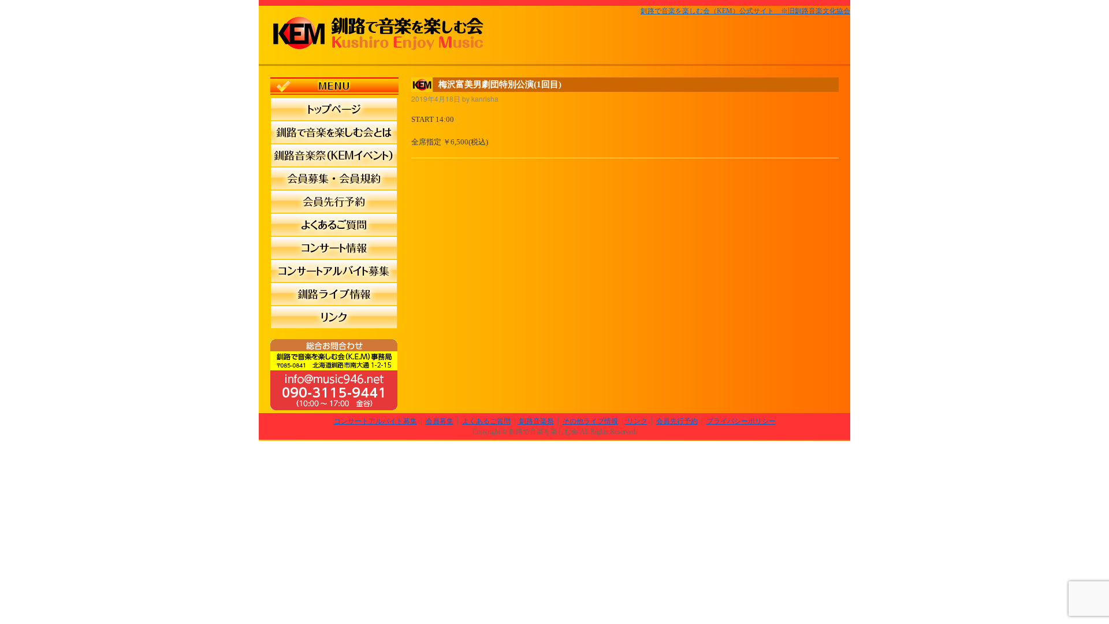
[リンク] (333, 317)
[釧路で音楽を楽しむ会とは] (333, 132)
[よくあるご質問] (333, 224)
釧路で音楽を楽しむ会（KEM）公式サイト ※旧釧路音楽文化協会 (745, 11)
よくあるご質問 (486, 421)
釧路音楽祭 (536, 421)
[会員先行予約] (333, 201)
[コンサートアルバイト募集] (333, 271)
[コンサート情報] (333, 247)
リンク (636, 421)
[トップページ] (333, 109)
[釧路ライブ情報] (333, 294)
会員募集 (439, 421)
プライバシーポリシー (741, 421)
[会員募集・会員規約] (333, 178)
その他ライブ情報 (590, 421)
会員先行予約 (677, 421)
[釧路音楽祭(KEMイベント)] (333, 155)
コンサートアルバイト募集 (375, 421)
